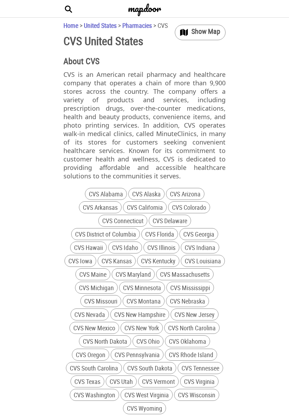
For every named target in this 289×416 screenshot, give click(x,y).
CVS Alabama (106, 194)
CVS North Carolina (192, 328)
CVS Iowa (80, 261)
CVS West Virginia (146, 395)
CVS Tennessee (200, 368)
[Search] (69, 9)
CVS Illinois (161, 247)
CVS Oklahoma (187, 341)
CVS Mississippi (190, 287)
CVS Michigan (96, 287)
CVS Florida (159, 234)
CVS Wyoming (144, 408)
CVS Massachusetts (185, 274)
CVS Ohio (148, 341)
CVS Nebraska (187, 301)
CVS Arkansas (100, 207)
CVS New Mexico (94, 328)
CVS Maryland (133, 274)
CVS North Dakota (105, 341)
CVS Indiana (200, 247)
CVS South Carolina (94, 368)
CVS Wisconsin (196, 395)
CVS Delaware (170, 220)
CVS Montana (144, 301)
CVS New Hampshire (139, 314)
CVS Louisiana (203, 261)
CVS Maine (92, 274)
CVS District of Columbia (105, 234)
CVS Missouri (100, 301)
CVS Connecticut (122, 220)
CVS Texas (87, 381)
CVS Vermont (158, 381)
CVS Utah (121, 381)
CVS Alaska (146, 194)
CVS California (145, 207)
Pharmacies (137, 25)
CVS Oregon (90, 354)
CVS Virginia (199, 381)
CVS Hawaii (88, 247)
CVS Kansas (117, 261)
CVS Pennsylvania (137, 354)
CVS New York (141, 328)
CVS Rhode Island (191, 354)
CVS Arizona (185, 194)
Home (70, 25)
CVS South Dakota (149, 368)
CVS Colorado (189, 207)
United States (100, 25)
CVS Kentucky (158, 261)
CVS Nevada (89, 314)
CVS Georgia (198, 234)
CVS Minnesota (142, 287)
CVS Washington (94, 395)
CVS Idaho (125, 247)
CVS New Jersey (194, 314)
